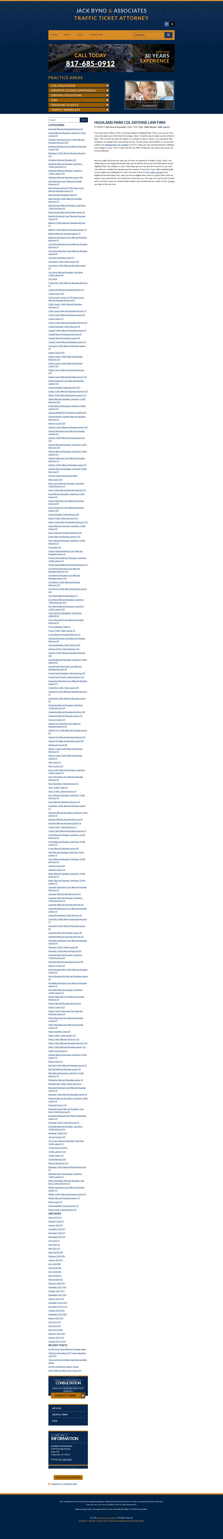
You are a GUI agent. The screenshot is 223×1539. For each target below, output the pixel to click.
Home (54, 35)
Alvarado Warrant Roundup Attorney (64, 129)
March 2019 (53, 1252)
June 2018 (52, 1268)
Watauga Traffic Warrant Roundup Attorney (67, 1167)
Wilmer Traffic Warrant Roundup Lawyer (65, 1194)
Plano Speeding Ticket (57, 1031)
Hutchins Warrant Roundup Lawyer (63, 823)
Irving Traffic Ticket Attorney (61, 827)
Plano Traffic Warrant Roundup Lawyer (65, 1047)
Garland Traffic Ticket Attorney (61, 649)
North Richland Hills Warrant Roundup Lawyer (68, 976)
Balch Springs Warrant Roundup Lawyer (65, 212)
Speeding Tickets (64, 105)
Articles (56, 1408)
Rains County (54, 1061)
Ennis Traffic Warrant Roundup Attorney (65, 490)
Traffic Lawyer (163, 127)
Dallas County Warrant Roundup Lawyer (65, 377)
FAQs (54, 1421)
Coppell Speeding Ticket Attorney (62, 326)
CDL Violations (63, 85)
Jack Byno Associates (111, 10)
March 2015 (53, 1330)
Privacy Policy (102, 1521)
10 (155, 102)
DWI (54, 100)
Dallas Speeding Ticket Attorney (62, 387)
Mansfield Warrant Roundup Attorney (64, 936)
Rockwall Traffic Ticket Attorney (62, 1122)
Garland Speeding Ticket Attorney (63, 645)
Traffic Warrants (65, 109)
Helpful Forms (60, 1414)
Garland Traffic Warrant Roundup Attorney (66, 653)
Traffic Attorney (150, 127)
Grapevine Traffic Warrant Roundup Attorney (67, 691)
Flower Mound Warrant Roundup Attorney (66, 565)
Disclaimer (82, 1521)
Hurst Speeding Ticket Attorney (62, 783)
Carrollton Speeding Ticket (59, 258)
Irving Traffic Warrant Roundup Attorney (66, 831)
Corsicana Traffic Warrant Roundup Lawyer (67, 346)
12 (159, 102)
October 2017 (54, 1291)
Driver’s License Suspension (73, 90)
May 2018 (52, 1272)
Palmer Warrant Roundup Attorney (63, 1003)
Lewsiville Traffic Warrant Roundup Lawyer (66, 926)
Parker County (54, 1007)
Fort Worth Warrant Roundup (61, 596)
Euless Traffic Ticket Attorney (61, 518)
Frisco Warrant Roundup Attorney (63, 634)
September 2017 (55, 1295)
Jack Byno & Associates (115, 127)
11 (157, 102)
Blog (80, 35)
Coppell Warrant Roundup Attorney (63, 334)
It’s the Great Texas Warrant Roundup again (67, 1349)
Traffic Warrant (55, 1159)
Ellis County (53, 479)
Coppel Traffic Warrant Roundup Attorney (66, 323)
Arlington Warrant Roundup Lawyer (63, 177)
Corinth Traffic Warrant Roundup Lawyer (65, 342)
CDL (141, 127)
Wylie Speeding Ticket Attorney (62, 1206)
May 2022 (52, 1248)
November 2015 (55, 1306)
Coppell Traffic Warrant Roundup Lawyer (65, 330)
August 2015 (54, 1318)
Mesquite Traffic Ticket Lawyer (61, 947)
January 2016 (54, 1299)
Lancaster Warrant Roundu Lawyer (63, 894)
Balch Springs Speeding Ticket (61, 195)
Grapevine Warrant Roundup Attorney (64, 712)
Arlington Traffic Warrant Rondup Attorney (67, 153)
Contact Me (96, 35)
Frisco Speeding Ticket (58, 627)
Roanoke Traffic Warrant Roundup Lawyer (66, 1094)
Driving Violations (66, 95)
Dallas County (54, 352)
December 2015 (55, 1303)
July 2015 (52, 1322)
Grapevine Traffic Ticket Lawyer (62, 688)
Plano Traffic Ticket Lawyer (60, 1035)
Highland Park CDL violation (116, 145)
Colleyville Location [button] (68, 1477)
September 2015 (55, 1314)
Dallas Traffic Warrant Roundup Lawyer (65, 395)
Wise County (53, 1202)
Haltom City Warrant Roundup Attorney (65, 737)
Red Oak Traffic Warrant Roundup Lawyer (66, 1065)
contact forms (65, 1395)
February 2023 (54, 1221)
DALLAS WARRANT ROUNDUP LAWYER (66, 413)
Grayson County (55, 720)
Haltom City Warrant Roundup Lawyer (64, 741)
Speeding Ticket (55, 1133)
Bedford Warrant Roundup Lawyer (63, 233)
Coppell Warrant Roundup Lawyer (62, 338)
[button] (220, 1520)
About (67, 35)
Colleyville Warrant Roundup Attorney (64, 290)
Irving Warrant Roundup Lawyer (62, 848)
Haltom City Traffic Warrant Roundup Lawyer (67, 730)
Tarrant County (55, 1137)
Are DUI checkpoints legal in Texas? (63, 1366)
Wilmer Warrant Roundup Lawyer (62, 1198)
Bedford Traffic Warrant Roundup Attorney (67, 223)
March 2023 (53, 1217)
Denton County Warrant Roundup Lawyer (66, 427)
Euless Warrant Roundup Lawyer (62, 536)
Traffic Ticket (54, 1155)
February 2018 (54, 1283)
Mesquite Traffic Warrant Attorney (63, 951)
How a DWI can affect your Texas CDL (64, 1370)
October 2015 (54, 1310)
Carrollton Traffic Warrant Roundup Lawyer (67, 265)
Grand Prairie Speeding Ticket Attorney (65, 673)
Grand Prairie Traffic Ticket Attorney (64, 677)
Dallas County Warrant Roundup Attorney (66, 370)
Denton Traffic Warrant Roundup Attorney (66, 438)
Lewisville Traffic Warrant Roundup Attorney (67, 919)
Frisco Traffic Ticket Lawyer (60, 630)
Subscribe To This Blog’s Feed (64, 1484)
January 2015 (54, 1337)
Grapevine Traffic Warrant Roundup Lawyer (67, 698)
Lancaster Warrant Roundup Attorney (64, 904)
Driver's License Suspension (60, 476)
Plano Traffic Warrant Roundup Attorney (65, 1043)
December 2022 (55, 1229)
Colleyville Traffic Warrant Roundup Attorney (68, 283)
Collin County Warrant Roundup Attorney (66, 311)
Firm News (52, 547)
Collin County (54, 293)
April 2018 (53, 1275)
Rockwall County (55, 1105)
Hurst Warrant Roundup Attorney (62, 802)
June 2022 (52, 1244)
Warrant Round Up (56, 1163)
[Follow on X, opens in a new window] (172, 24)
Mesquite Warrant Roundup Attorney (64, 962)
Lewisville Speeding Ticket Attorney (63, 915)
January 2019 (54, 1260)
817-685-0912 (90, 63)
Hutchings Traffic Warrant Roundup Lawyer (67, 806)
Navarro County (55, 966)
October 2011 (54, 1341)
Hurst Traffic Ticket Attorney (61, 791)
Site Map (91, 1521)
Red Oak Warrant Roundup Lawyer (63, 1069)
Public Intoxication (56, 1051)
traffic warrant (156, 172)
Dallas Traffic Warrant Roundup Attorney (66, 391)
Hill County (53, 762)
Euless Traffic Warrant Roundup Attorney (66, 522)
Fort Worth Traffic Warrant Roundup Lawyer (67, 589)
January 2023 (54, 1225)
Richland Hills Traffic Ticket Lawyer (63, 1084)
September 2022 (55, 1237)
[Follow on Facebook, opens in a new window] (166, 24)
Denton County (55, 423)
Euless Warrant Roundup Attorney (63, 533)
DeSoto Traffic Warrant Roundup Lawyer (66, 465)
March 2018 (53, 1279)
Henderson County (56, 745)
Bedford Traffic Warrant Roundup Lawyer (66, 230)
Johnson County (55, 866)
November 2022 (55, 1233)
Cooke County (54, 319)
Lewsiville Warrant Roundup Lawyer (63, 933)
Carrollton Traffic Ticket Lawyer (62, 261)
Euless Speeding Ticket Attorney (62, 514)
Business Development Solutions (122, 1521)
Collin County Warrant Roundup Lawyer (65, 315)
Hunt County (53, 766)
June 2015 (52, 1326)
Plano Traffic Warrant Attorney (61, 1039)
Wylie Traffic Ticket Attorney (61, 1210)
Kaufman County (55, 870)
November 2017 (55, 1287)
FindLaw (141, 1521)
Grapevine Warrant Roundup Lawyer (64, 716)
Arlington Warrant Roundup (60, 160)
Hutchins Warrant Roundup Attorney (64, 819)
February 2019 (54, 1256)
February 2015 (54, 1334)
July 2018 (52, 1264)
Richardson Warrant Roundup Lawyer (64, 1080)
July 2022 (52, 1241)
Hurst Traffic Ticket (56, 787)
